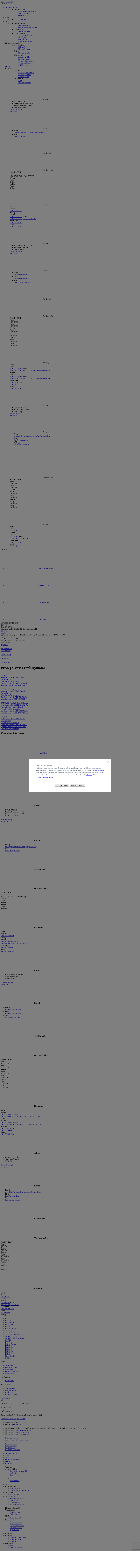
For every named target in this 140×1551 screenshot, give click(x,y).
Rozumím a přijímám (77, 785)
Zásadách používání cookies (45, 777)
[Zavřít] (108, 762)
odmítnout (89, 775)
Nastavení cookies (98, 770)
